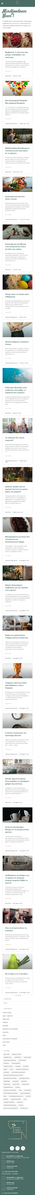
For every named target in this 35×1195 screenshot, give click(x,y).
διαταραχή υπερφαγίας (22, 1069)
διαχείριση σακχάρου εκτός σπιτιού (13, 1075)
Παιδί (4, 1035)
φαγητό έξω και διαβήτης (11, 1108)
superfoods (17, 1057)
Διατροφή (5, 1025)
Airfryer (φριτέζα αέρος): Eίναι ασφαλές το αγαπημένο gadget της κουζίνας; (17, 781)
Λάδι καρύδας (27, 1057)
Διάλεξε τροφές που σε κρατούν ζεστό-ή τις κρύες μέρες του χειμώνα (16, 489)
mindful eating (7, 1012)
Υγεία (4, 1045)
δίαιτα (11, 1069)
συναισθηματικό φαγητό (16, 1096)
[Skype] (23, 1148)
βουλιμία (25, 1066)
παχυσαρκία (27, 1090)
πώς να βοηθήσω (25, 1093)
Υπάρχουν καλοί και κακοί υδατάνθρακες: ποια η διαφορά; (16, 685)
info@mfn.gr (10, 1168)
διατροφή (6, 1072)
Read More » (8, 71)
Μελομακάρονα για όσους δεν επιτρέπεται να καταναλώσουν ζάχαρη (17, 539)
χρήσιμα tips (24, 1108)
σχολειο (6, 1099)
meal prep (6, 1054)
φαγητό (21, 1105)
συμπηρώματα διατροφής (10, 1038)
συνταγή (28, 1096)
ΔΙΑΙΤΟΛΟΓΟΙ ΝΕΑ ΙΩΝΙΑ (11, 1171)
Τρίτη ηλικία (6, 1042)
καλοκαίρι (24, 1081)
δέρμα (5, 1069)
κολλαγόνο (16, 1084)
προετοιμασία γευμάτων (11, 1093)
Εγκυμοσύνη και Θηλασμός (10, 1029)
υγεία (25, 1099)
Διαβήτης (5, 1022)
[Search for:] (17, 1003)
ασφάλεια (18, 1066)
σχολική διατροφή (16, 1099)
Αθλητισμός (6, 1019)
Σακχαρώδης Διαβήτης (10, 1060)
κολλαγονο (7, 1084)
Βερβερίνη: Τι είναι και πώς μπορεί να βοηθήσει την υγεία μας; (16, 54)
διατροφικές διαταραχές (18, 1072)
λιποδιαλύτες (25, 1084)
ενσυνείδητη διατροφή (10, 1078)
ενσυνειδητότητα (24, 1078)
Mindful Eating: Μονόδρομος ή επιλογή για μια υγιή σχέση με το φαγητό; (17, 150)
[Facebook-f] (12, 1148)
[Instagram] (17, 1148)
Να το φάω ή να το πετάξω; (16, 974)
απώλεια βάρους (8, 1066)
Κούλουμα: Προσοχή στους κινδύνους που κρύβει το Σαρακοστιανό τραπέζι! (16, 390)
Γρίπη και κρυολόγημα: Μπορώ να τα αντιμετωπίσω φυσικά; (17, 829)
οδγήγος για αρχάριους (10, 1090)
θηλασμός (16, 1081)
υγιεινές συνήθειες (9, 1102)
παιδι (20, 1090)
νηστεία (17, 1087)
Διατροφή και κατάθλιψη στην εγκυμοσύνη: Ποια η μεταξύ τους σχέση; (15, 246)
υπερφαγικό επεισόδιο (10, 1105)
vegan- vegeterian (8, 1016)
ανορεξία (6, 1063)
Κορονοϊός (5, 1032)
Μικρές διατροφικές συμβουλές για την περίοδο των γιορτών (16, 587)
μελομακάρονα (8, 1087)
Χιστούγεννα (22, 1060)
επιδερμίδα (7, 1081)
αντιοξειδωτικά (16, 1063)
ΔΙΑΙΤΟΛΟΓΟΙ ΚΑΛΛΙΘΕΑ (11, 1193)
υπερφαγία (20, 1102)
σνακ (5, 1096)
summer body (8, 1057)
